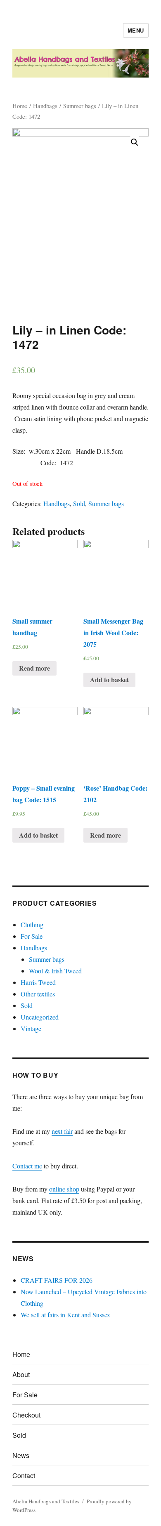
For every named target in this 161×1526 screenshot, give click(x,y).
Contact (23, 1475)
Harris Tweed (38, 982)
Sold (79, 503)
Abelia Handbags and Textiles (45, 1501)
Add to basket (109, 679)
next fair (62, 1131)
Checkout (26, 1415)
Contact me (27, 1165)
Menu (136, 30)
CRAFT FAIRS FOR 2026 (56, 1280)
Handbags (45, 105)
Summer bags (79, 105)
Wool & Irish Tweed (55, 970)
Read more (34, 668)
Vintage (31, 1028)
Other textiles (38, 993)
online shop (64, 1189)
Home (19, 105)
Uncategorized (40, 1017)
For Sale (32, 936)
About (21, 1374)
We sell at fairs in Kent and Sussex (65, 1314)
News (20, 1455)
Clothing (32, 924)
